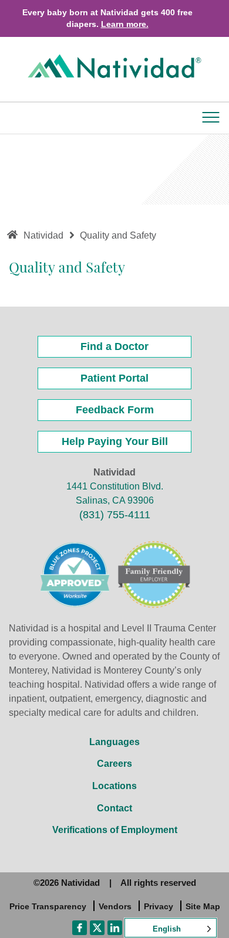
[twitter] (97, 927)
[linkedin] (114, 927)
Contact (114, 808)
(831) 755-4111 (114, 515)
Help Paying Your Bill (115, 441)
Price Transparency (47, 906)
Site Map (203, 906)
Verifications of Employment (114, 830)
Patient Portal (114, 378)
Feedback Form (115, 410)
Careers (114, 764)
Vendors (115, 906)
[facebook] (79, 927)
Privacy (158, 906)
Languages (114, 742)
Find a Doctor (114, 346)
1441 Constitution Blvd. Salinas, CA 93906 (114, 493)
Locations (114, 786)
